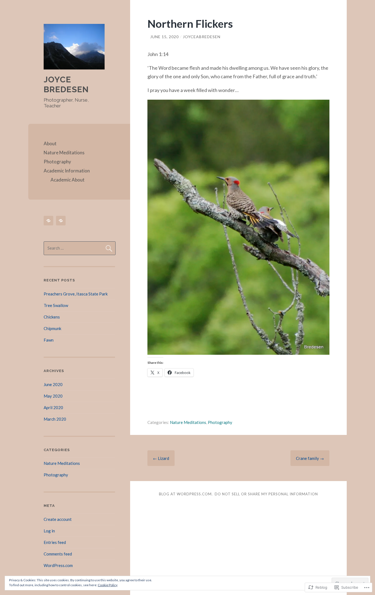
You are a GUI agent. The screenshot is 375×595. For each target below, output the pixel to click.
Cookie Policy (107, 585)
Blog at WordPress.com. (186, 494)
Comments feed (58, 553)
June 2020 (53, 384)
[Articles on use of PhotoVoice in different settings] (62, 220)
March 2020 (55, 419)
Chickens (52, 316)
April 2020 (53, 407)
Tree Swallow (56, 305)
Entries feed (55, 542)
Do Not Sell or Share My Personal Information (266, 494)
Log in (49, 530)
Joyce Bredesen (66, 84)
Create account (58, 519)
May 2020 (53, 395)
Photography (57, 161)
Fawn (49, 339)
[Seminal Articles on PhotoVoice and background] (49, 220)
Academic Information (67, 171)
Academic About (68, 180)
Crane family (310, 458)
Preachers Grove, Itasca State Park (76, 293)
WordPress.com (58, 565)
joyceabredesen (201, 36)
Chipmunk (52, 328)
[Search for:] (80, 247)
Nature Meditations (64, 152)
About (50, 143)
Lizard (161, 458)
